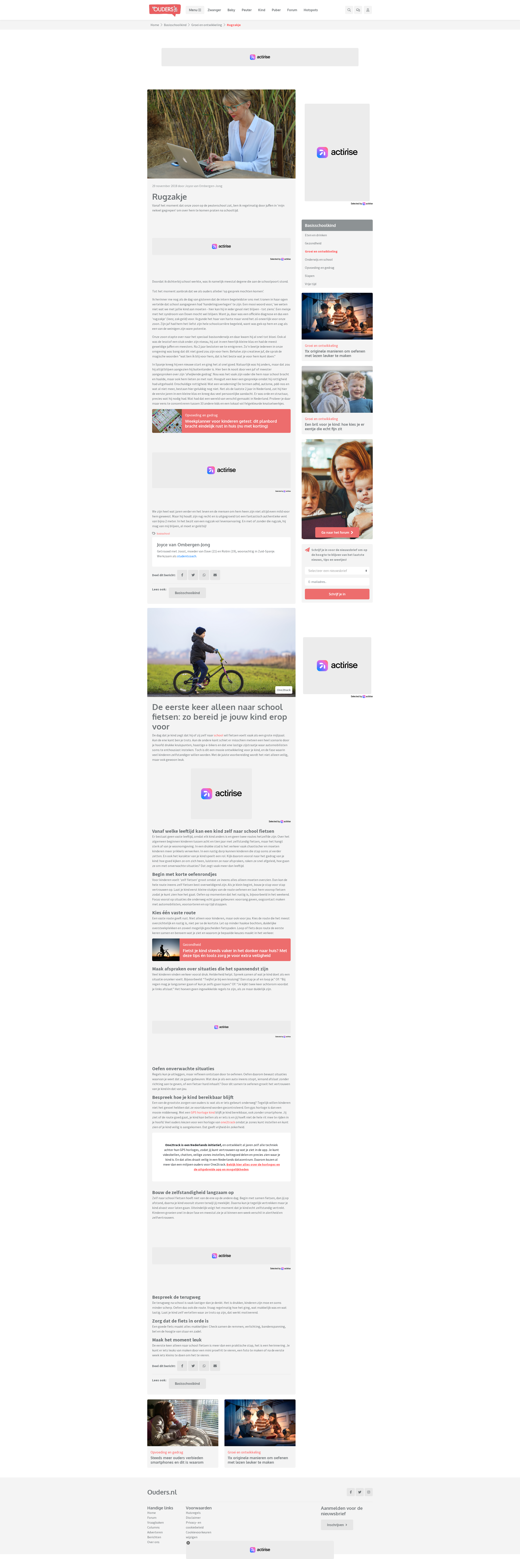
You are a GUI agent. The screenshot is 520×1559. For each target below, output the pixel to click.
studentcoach (186, 556)
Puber (276, 10)
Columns (153, 1527)
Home (155, 25)
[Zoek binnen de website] (349, 10)
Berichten (154, 1537)
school (218, 735)
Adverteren (155, 1532)
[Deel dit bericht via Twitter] (193, 575)
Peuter (247, 10)
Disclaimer (193, 1517)
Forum (292, 10)
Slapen (309, 276)
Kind (261, 10)
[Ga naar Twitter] (360, 1492)
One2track (284, 690)
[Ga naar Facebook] (351, 1492)
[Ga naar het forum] (358, 10)
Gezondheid (192, 944)
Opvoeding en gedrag (201, 415)
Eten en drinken (316, 235)
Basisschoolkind (175, 25)
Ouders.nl (162, 1492)
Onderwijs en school (319, 259)
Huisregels (193, 1513)
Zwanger (214, 10)
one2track (228, 1122)
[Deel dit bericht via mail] (215, 575)
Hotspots (311, 10)
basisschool (163, 533)
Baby (231, 10)
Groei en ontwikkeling (206, 25)
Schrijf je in (337, 594)
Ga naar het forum (335, 532)
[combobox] (337, 571)
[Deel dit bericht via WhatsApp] (204, 575)
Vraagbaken (155, 1522)
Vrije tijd (310, 284)
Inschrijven (335, 1525)
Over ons (153, 1542)
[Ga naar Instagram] (369, 1492)
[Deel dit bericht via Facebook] (182, 575)
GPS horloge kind (203, 1112)
